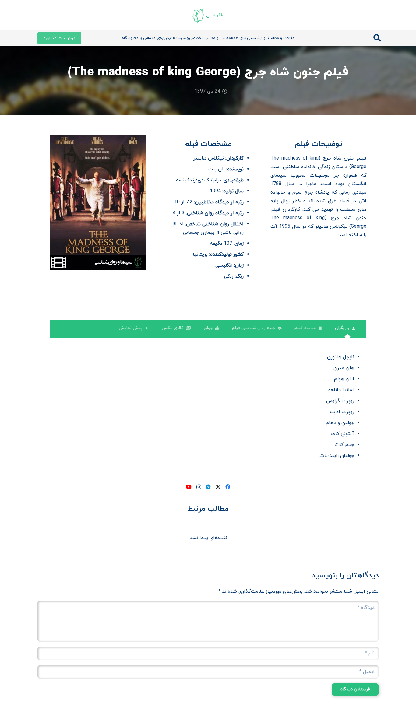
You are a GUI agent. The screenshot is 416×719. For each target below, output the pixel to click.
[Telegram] (208, 486)
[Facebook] (227, 486)
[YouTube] (189, 486)
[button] (377, 38)
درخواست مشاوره (59, 38)
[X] (218, 486)
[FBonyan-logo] (208, 15)
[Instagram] (198, 487)
